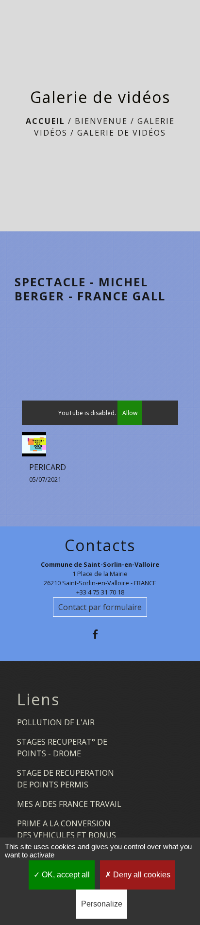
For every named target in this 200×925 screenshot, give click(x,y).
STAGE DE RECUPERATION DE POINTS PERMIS (65, 779)
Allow (129, 413)
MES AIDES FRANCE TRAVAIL (69, 804)
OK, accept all (65, 875)
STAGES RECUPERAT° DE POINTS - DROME (62, 747)
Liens (38, 699)
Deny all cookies (140, 875)
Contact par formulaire (100, 607)
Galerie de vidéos (121, 132)
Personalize (101, 904)
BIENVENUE (101, 121)
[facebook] (100, 634)
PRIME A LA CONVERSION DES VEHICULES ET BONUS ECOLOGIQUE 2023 (66, 835)
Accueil (45, 121)
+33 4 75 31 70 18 (100, 592)
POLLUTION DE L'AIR (56, 722)
